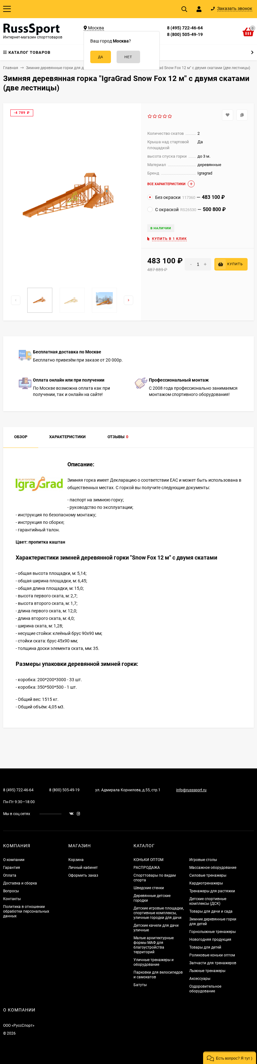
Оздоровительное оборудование (205, 988)
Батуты (140, 985)
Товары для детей (205, 947)
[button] (229, 1057)
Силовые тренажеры (207, 875)
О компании (13, 860)
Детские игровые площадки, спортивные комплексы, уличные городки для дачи (159, 913)
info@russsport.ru (191, 790)
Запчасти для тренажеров (212, 963)
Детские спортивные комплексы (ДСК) (207, 901)
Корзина (76, 860)
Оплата (9, 875)
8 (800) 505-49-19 (185, 34)
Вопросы (11, 891)
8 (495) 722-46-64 (185, 27)
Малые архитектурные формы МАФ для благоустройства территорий (154, 945)
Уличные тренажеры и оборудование (154, 962)
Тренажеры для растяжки (212, 891)
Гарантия (11, 867)
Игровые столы (203, 860)
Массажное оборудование (212, 867)
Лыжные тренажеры (207, 971)
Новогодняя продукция (210, 939)
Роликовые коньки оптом (212, 955)
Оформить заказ (83, 875)
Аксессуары (199, 978)
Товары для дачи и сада (211, 911)
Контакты (12, 899)
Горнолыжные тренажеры (212, 932)
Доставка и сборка (20, 883)
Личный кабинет (83, 867)
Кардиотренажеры (206, 883)
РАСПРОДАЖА (147, 867)
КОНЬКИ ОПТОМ (148, 860)
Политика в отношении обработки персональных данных (26, 911)
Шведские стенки (149, 888)
